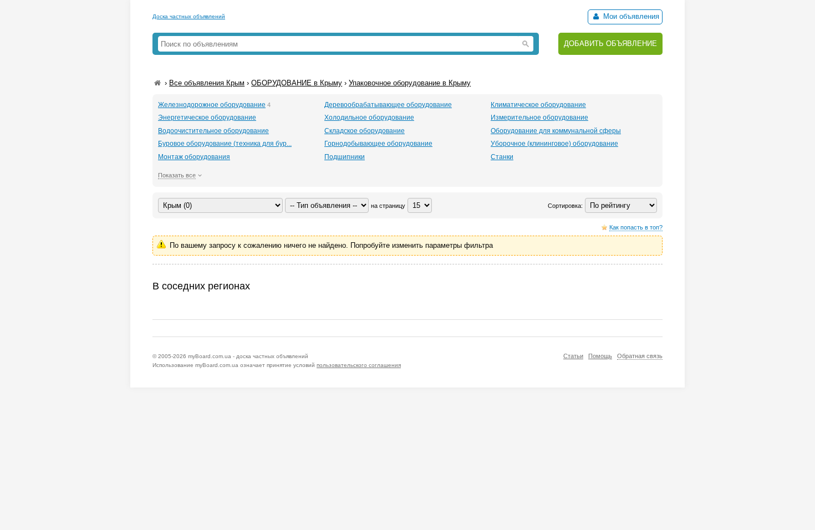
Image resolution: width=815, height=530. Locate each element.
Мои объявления (630, 16)
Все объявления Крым (206, 83)
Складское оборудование (364, 131)
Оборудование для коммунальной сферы (556, 131)
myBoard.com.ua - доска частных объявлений (248, 356)
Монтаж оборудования (194, 157)
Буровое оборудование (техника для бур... (225, 143)
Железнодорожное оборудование (212, 105)
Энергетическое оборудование (207, 117)
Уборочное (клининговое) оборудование (554, 143)
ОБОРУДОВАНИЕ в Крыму (296, 83)
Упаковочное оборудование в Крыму (410, 83)
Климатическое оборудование (538, 105)
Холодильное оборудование (369, 117)
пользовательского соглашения (359, 365)
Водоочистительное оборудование (213, 131)
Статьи (573, 356)
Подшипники (344, 157)
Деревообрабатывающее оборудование (388, 105)
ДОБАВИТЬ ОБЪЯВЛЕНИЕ (610, 43)
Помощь (600, 356)
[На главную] (157, 83)
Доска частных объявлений (188, 16)
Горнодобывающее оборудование (378, 143)
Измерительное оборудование (539, 117)
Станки (502, 157)
